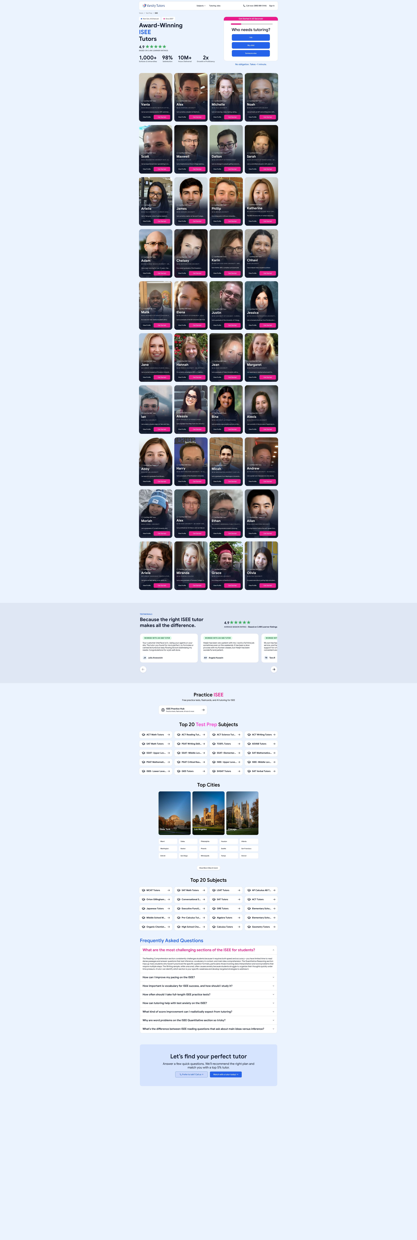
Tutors (141, 13)
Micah (216, 468)
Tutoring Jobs (214, 6)
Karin (216, 260)
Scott (145, 156)
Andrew (253, 468)
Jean (215, 364)
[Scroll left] (143, 669)
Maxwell (182, 156)
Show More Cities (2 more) (208, 868)
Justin (216, 312)
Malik (145, 312)
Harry (180, 468)
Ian (143, 416)
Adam (145, 260)
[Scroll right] (274, 669)
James (181, 208)
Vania (145, 104)
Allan (251, 520)
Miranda (182, 573)
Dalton (217, 156)
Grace (216, 573)
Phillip (216, 208)
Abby (145, 468)
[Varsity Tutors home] (153, 6)
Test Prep (149, 13)
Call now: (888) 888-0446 (256, 6)
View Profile (147, 117)
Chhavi (252, 260)
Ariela (146, 573)
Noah (251, 104)
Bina (215, 416)
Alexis (251, 416)
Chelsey (182, 260)
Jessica (253, 312)
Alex (179, 104)
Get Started (162, 117)
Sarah (251, 156)
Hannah (182, 364)
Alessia (182, 416)
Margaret (254, 364)
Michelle (218, 104)
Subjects (200, 6)
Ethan (216, 520)
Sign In (272, 6)
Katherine (254, 208)
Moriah (146, 520)
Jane (145, 364)
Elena (180, 312)
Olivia (251, 573)
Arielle (146, 208)
